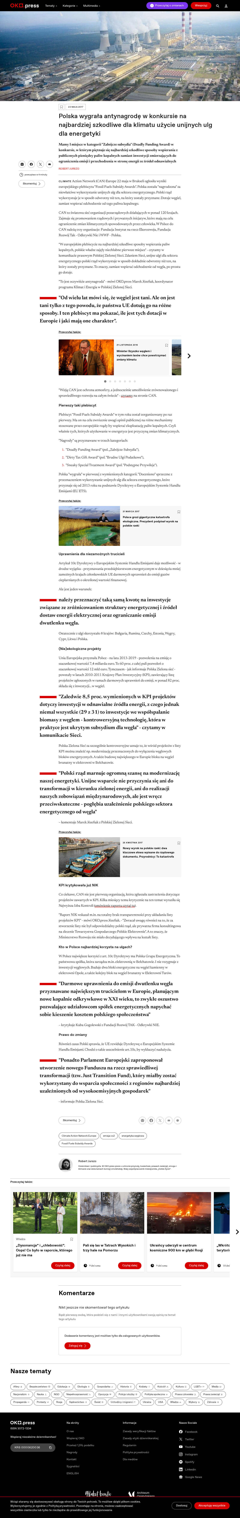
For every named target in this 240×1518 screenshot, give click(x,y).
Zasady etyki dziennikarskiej (140, 1438)
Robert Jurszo (87, 1161)
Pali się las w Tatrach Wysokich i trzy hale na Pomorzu (109, 1248)
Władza (20, 1239)
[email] (169, 1120)
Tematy (50, 6)
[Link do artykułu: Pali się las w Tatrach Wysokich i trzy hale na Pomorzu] (112, 1213)
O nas (70, 1431)
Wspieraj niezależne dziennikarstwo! (33, 1437)
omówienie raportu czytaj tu (115, 906)
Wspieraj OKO (75, 1438)
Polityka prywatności (136, 1452)
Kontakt (71, 1459)
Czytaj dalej (62, 1265)
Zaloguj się (75, 1346)
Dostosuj (181, 1505)
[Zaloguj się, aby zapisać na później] (71, 1239)
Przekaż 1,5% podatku (80, 1445)
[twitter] (160, 1120)
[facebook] (151, 1120)
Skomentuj (30, 184)
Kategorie (69, 6)
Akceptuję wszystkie (212, 1505)
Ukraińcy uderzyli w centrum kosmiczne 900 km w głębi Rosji (176, 1248)
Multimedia (90, 6)
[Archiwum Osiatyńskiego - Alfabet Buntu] (98, 1494)
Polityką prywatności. (62, 1506)
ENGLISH (73, 1473)
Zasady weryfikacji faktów (139, 1431)
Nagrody (72, 1452)
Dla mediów (130, 1459)
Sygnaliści (73, 1466)
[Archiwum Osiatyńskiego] (141, 1494)
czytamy (127, 396)
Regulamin (129, 1445)
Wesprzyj (201, 5)
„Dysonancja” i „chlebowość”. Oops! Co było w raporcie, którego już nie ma (44, 1250)
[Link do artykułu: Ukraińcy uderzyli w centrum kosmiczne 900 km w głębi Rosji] (179, 1213)
